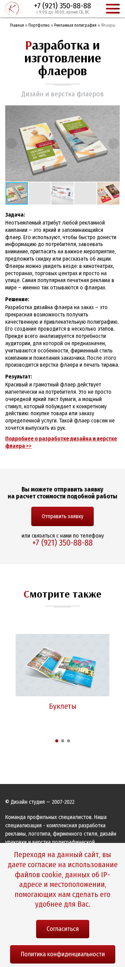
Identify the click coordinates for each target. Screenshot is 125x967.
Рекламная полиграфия (75, 25)
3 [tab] (68, 740)
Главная (17, 25)
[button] (113, 111)
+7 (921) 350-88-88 (62, 5)
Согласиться (63, 929)
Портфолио (39, 25)
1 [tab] (56, 740)
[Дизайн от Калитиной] (12, 9)
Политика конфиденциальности (62, 954)
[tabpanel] (62, 675)
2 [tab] (62, 740)
